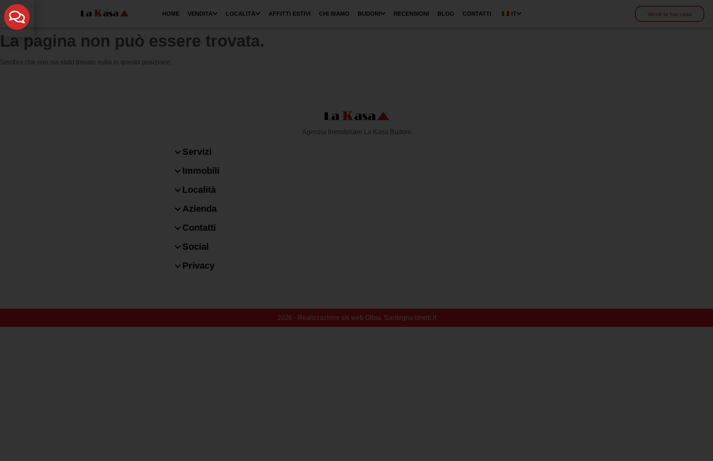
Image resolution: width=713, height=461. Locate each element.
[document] (356, 230)
